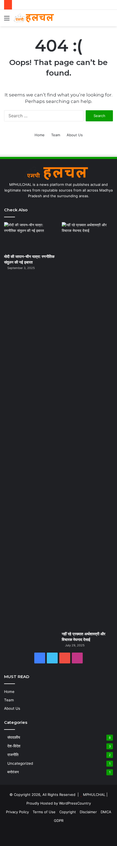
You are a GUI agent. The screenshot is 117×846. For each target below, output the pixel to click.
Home (40, 135)
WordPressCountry (75, 803)
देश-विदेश (13, 746)
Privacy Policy (17, 812)
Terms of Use (44, 812)
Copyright (67, 812)
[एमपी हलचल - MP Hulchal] (35, 18)
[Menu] (7, 20)
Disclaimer (88, 812)
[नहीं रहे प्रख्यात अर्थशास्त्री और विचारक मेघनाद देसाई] (87, 425)
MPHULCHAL (94, 794)
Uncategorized (20, 763)
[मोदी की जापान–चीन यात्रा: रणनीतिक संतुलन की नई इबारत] (29, 236)
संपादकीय (13, 737)
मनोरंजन (13, 772)
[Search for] (110, 20)
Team (55, 135)
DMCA (106, 812)
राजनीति (13, 755)
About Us (75, 135)
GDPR (58, 820)
